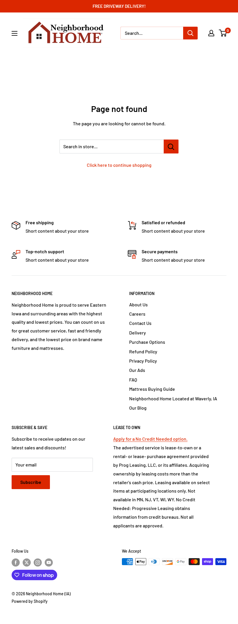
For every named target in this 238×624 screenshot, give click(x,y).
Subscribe (30, 482)
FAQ (133, 379)
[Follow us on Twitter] (27, 562)
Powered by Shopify (30, 601)
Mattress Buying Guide (152, 389)
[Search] (190, 33)
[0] (223, 33)
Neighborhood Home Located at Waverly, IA (173, 398)
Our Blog (138, 407)
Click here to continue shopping (119, 165)
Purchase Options (147, 342)
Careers (137, 313)
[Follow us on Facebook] (16, 562)
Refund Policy (143, 351)
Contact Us (140, 323)
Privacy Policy (143, 360)
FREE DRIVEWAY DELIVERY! (119, 6)
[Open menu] (14, 33)
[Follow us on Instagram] (38, 562)
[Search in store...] (171, 146)
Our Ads (137, 370)
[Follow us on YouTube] (49, 562)
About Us (138, 304)
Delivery (137, 332)
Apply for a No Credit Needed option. (150, 439)
